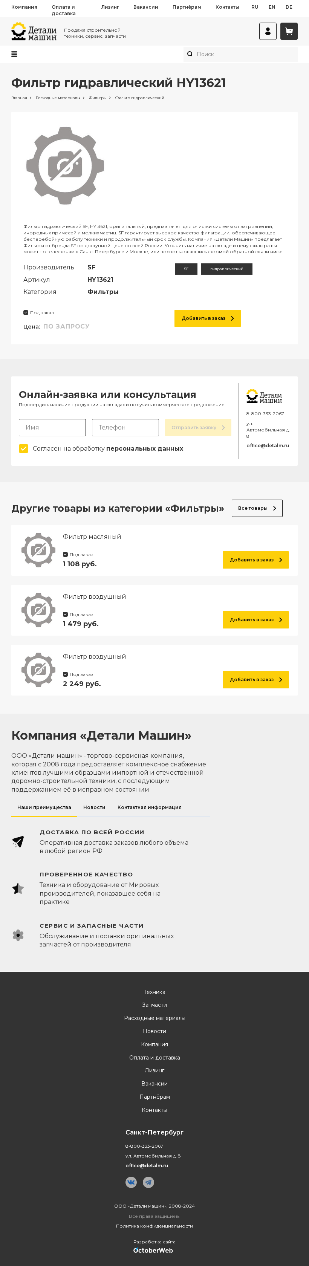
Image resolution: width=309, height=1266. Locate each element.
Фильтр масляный (92, 536)
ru (255, 7)
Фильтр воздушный (94, 596)
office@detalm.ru (267, 445)
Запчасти (154, 1005)
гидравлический (226, 268)
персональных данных (144, 448)
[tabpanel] (154, 888)
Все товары (253, 508)
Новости (154, 1031)
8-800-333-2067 (265, 413)
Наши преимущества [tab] (44, 807)
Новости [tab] (94, 807)
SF (186, 268)
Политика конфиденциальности (154, 1226)
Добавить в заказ (203, 318)
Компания (24, 7)
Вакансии (145, 7)
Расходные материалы (154, 1018)
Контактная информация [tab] (150, 807)
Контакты (227, 7)
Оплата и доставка (64, 10)
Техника (154, 992)
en (272, 7)
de (289, 7)
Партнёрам (187, 7)
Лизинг (110, 7)
